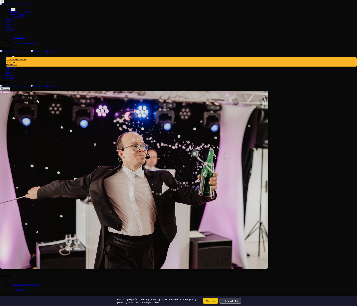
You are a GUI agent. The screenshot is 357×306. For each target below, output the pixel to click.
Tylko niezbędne (230, 301)
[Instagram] (5, 83)
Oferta (8, 56)
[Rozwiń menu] (13, 56)
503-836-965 (19, 290)
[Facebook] (1, 83)
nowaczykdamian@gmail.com (25, 284)
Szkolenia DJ (11, 64)
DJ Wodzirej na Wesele (16, 59)
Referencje (10, 68)
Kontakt (9, 75)
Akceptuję (210, 301)
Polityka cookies (151, 302)
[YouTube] (8, 83)
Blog (8, 73)
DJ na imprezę (12, 62)
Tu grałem (10, 78)
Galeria (9, 70)
